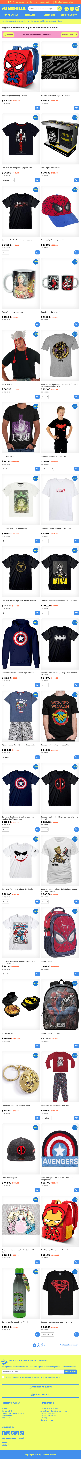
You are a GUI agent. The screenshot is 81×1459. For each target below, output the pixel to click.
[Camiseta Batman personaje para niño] (21, 139)
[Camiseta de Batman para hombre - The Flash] (60, 571)
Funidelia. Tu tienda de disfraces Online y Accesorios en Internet (14, 8)
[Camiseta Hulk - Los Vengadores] (21, 499)
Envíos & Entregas (9, 1411)
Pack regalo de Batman (50, 168)
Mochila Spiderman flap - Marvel (14, 96)
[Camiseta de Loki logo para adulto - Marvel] (21, 571)
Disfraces (30, 15)
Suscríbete (70, 1372)
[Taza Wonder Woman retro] (21, 283)
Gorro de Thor (7, 384)
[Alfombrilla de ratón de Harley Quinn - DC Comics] (21, 1221)
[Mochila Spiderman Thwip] (60, 1004)
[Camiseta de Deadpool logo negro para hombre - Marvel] (60, 788)
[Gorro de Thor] (21, 355)
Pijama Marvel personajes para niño (55, 1106)
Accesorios (49, 15)
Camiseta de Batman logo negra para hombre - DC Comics (59, 674)
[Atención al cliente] (72, 9)
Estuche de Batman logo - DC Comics (55, 96)
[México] (4, 1433)
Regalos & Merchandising (17, 21)
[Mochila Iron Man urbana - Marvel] (60, 1221)
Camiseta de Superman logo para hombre (57, 1322)
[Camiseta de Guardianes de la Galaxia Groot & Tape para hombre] (60, 860)
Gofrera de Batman (9, 1033)
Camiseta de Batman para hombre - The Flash (59, 601)
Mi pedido (5, 1409)
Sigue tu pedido (42, 1395)
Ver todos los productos (69, 1345)
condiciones (36, 1377)
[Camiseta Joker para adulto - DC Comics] (21, 860)
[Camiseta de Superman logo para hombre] (60, 1293)
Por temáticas (10, 15)
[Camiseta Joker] (21, 427)
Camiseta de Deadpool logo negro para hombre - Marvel (60, 818)
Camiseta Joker (8, 456)
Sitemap (43, 1418)
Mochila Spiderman (48, 961)
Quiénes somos (46, 1420)
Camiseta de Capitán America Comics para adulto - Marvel (18, 962)
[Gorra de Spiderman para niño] (60, 211)
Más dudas (6, 1418)
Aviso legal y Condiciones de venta (54, 1411)
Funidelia (5, 21)
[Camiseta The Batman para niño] (60, 427)
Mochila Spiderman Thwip (51, 1033)
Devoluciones (7, 1415)
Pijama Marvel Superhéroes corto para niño (19, 745)
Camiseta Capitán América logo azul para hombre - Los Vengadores (18, 818)
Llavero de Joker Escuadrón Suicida (16, 1106)
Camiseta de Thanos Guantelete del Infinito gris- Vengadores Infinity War (60, 385)
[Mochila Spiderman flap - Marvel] (21, 66)
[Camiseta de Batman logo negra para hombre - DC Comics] (60, 644)
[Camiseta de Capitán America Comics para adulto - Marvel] (21, 932)
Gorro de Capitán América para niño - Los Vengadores (57, 1179)
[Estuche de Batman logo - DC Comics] (60, 66)
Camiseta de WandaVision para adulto (17, 240)
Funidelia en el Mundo (49, 1409)
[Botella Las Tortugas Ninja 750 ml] (21, 1293)
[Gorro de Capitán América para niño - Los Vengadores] (60, 1149)
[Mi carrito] (77, 9)
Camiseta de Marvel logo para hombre (56, 528)
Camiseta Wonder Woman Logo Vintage (56, 745)
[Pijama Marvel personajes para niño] (60, 1076)
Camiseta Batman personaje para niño (17, 168)
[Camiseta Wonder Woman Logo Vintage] (60, 716)
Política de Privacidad (49, 1413)
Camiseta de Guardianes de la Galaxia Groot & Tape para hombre (59, 890)
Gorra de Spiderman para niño (53, 240)
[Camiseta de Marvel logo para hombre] (60, 499)
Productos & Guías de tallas (13, 1413)
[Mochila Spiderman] (60, 932)
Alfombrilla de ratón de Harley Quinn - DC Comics (18, 1251)
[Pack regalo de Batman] (60, 139)
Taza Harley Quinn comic (50, 312)
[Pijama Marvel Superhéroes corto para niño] (21, 716)
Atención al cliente (42, 1387)
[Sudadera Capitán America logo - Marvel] (21, 644)
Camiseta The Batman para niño (53, 456)
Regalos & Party (69, 15)
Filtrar (10, 35)
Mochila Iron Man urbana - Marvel (54, 1250)
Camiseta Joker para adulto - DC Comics (17, 889)
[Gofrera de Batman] (21, 1004)
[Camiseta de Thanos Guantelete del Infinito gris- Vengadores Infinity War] (60, 355)
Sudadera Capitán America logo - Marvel (18, 673)
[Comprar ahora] (37, 108)
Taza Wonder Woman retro (12, 312)
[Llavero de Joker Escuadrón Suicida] (21, 1076)
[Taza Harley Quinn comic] (60, 283)
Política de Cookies (48, 1415)
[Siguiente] (47, 1345)
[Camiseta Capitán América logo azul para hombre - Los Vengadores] (21, 788)
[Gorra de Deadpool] (21, 1149)
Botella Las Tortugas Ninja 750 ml (15, 1322)
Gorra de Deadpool (9, 1178)
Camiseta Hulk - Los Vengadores (14, 528)
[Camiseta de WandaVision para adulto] (21, 211)
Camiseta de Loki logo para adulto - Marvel (19, 601)
